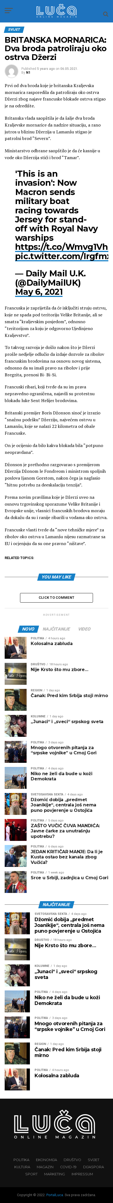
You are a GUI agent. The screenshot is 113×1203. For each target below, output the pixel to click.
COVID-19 (68, 1167)
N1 (28, 73)
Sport (31, 1174)
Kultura (22, 1167)
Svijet (93, 1160)
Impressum (82, 1174)
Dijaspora (93, 1167)
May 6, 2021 (39, 292)
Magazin (45, 1167)
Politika (21, 1160)
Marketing (54, 1174)
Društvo (72, 1160)
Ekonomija (46, 1160)
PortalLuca (54, 1195)
